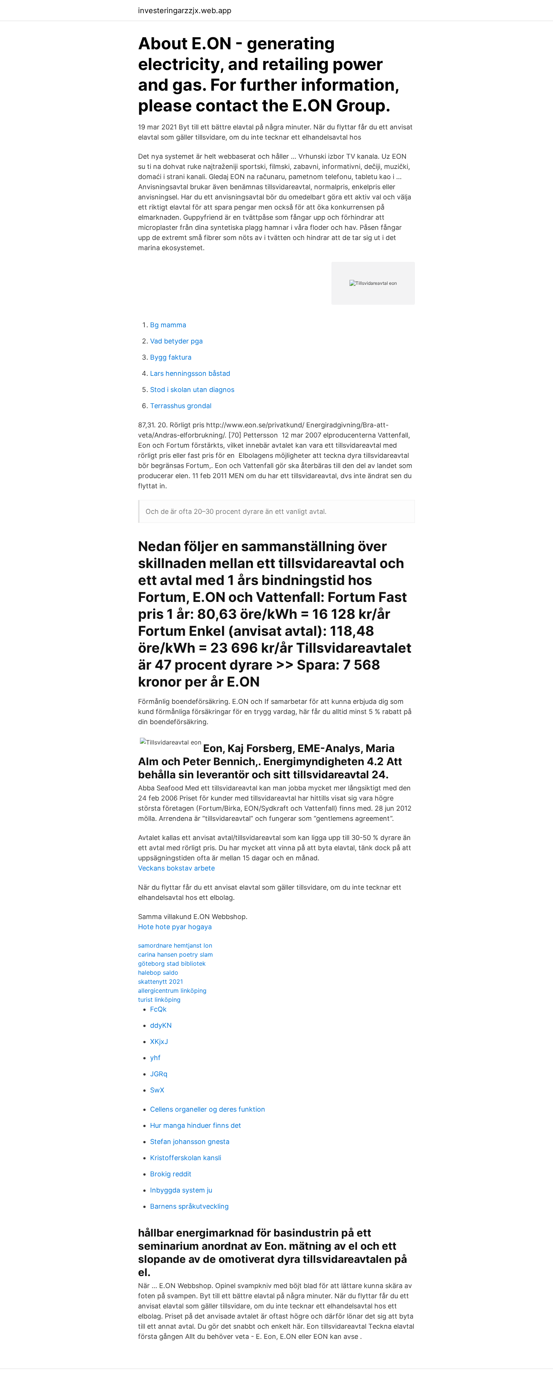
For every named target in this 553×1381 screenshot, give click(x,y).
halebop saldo (158, 972)
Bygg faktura (170, 357)
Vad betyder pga (176, 341)
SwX (157, 1090)
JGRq (158, 1074)
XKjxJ (159, 1041)
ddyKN (161, 1025)
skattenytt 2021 (160, 981)
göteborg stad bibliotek (172, 963)
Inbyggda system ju (181, 1190)
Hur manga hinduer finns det (195, 1125)
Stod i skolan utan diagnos (192, 389)
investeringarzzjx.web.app (184, 10)
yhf (155, 1058)
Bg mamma (168, 325)
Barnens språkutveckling (189, 1206)
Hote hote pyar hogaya (175, 927)
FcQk (158, 1009)
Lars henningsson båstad (190, 373)
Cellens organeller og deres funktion (207, 1109)
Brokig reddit (170, 1174)
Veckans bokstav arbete (176, 868)
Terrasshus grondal (180, 406)
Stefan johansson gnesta (189, 1142)
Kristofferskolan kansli (185, 1158)
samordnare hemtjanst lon (175, 945)
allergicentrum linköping (172, 990)
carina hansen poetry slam (175, 954)
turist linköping (159, 999)
